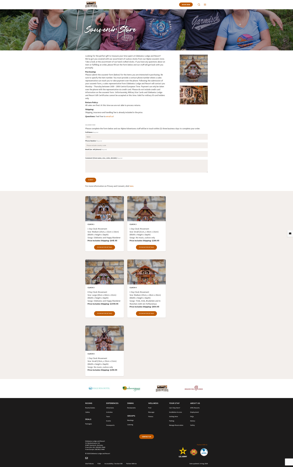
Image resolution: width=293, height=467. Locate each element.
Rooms (88, 403)
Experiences (112, 403)
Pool (149, 408)
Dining (130, 403)
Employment (194, 412)
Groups (131, 416)
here (131, 186)
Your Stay (174, 403)
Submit (90, 180)
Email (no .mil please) (93, 149)
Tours (108, 416)
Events (108, 421)
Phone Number (90, 141)
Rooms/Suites (90, 408)
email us (109, 116)
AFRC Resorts (195, 408)
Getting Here (173, 416)
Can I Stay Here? (174, 408)
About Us (195, 403)
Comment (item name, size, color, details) (101, 158)
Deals (88, 419)
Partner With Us (202, 445)
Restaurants (131, 408)
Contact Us (146, 437)
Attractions (110, 408)
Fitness (150, 416)
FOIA (99, 464)
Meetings (130, 420)
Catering (130, 425)
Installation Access (175, 412)
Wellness (153, 403)
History (192, 421)
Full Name (89, 132)
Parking (171, 421)
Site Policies (89, 464)
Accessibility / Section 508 (113, 464)
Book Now (186, 5)
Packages (88, 424)
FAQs (192, 416)
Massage (151, 412)
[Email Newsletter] (86, 458)
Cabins (87, 412)
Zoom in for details (104, 247)
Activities (109, 412)
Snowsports (110, 425)
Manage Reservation (176, 425)
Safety (192, 425)
